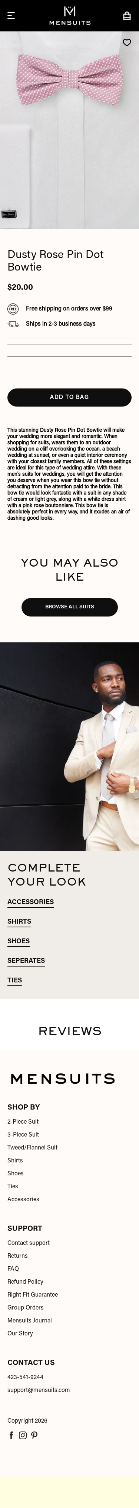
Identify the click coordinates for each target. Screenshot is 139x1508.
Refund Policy (25, 1282)
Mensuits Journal (29, 1321)
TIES (14, 981)
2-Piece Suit (23, 1122)
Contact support (28, 1243)
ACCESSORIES (30, 902)
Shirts (15, 1161)
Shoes (15, 1174)
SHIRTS (19, 922)
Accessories (23, 1200)
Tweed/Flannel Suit (32, 1148)
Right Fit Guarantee (32, 1295)
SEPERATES (26, 961)
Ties (12, 1187)
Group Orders (25, 1308)
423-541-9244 (25, 1377)
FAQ (13, 1269)
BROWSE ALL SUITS (69, 607)
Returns (17, 1256)
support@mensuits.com (38, 1390)
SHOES (18, 941)
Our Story (20, 1334)
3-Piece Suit (23, 1135)
